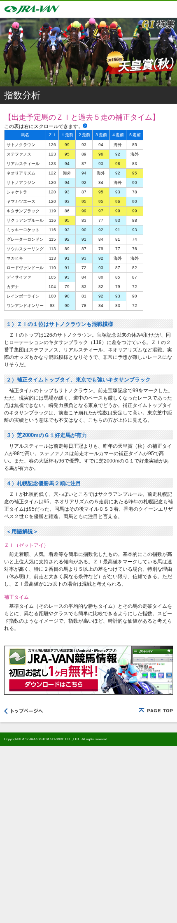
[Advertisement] (88, 834)
